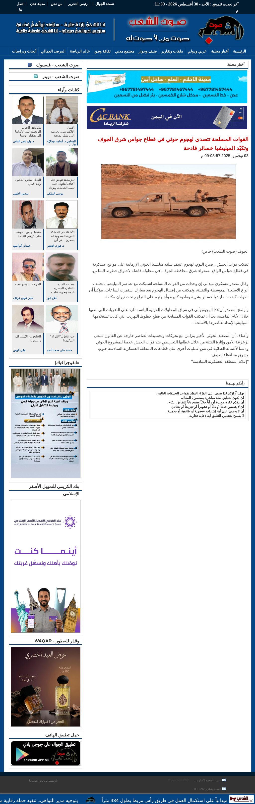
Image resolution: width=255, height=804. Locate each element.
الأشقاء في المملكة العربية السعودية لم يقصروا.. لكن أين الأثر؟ (62, 236)
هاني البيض (19, 350)
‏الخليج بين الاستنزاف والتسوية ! (28, 338)
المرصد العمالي (53, 51)
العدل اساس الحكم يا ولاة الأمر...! (27, 182)
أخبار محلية (220, 51)
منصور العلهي (21, 193)
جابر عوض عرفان (23, 297)
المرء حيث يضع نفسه (28, 284)
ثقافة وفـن (102, 51)
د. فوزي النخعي (55, 245)
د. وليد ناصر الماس (23, 141)
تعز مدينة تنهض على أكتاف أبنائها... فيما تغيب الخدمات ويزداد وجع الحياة (61, 184)
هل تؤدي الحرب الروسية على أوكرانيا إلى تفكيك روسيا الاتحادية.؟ (28, 132)
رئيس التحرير (78, 4)
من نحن (56, 4)
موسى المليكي (55, 193)
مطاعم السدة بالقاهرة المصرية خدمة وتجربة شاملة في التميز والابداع (62, 289)
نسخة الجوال (104, 4)
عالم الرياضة (80, 51)
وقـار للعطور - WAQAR (57, 640)
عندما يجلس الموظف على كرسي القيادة (28, 234)
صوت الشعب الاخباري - (207, 780)
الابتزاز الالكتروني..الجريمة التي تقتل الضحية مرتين (62, 132)
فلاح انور (52, 297)
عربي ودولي (197, 51)
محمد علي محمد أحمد (59, 350)
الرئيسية (239, 51)
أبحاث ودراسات (24, 51)
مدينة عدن (37, 4)
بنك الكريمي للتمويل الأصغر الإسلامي (54, 490)
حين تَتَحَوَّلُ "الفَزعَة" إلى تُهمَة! (62, 338)
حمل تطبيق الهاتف (62, 734)
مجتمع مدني (124, 51)
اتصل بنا (33, 780)
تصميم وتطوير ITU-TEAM (206, 788)
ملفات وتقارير (172, 51)
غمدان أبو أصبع (21, 245)
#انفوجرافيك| (67, 362)
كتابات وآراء (68, 89)
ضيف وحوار (148, 51)
